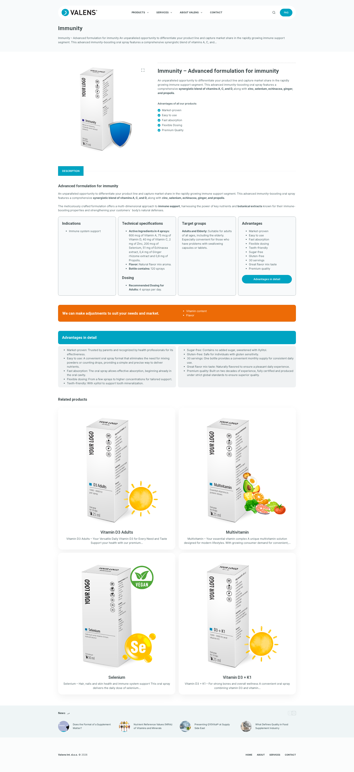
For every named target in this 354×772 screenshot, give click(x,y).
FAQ (286, 12)
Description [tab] (70, 170)
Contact (216, 12)
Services (162, 12)
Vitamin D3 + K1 (237, 677)
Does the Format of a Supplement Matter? (92, 726)
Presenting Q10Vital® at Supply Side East (212, 726)
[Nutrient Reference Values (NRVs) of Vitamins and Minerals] (124, 726)
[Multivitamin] (237, 470)
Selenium (116, 677)
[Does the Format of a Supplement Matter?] (63, 726)
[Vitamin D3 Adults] (117, 470)
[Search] (274, 12)
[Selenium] (117, 615)
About (261, 754)
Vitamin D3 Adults (116, 532)
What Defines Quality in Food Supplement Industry (271, 726)
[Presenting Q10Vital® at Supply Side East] (185, 726)
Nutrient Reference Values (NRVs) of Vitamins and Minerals (153, 726)
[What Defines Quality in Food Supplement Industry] (246, 726)
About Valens (189, 12)
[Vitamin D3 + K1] (237, 615)
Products (138, 12)
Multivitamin (237, 532)
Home (249, 754)
